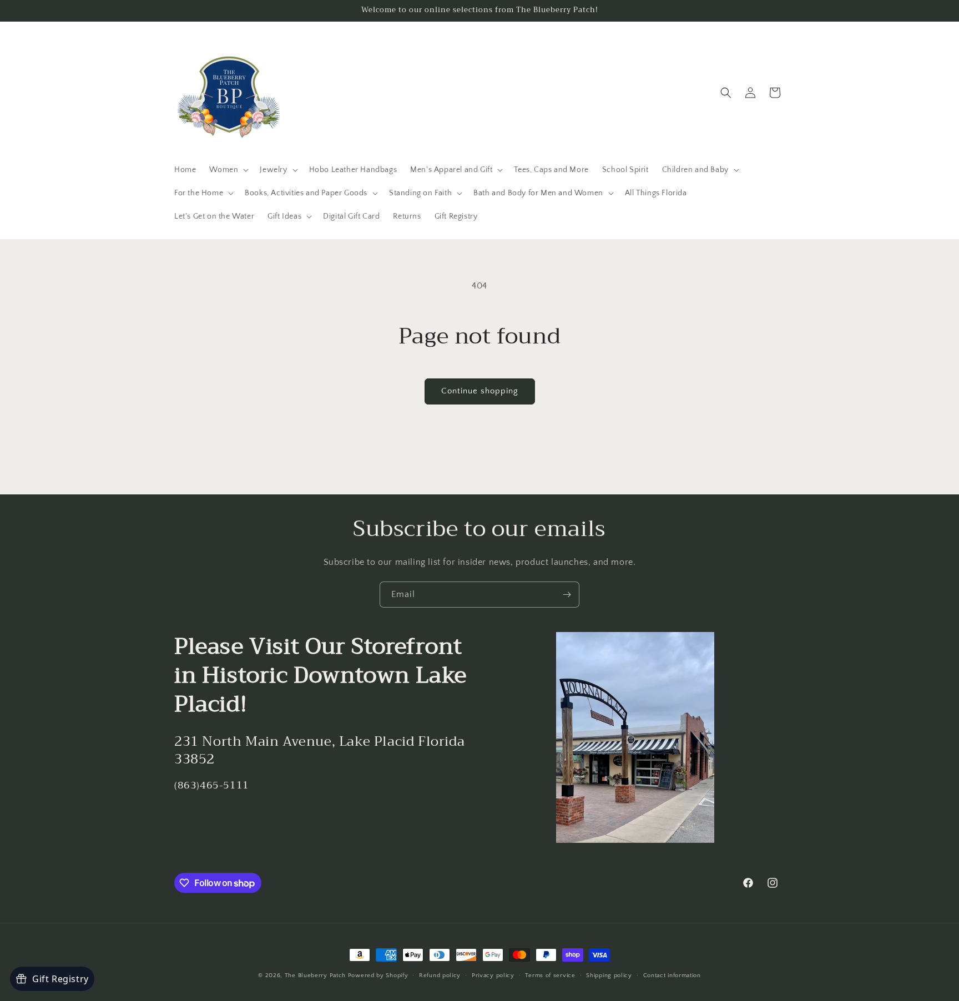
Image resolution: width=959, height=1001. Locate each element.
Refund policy (440, 975)
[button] (228, 169)
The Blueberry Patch (315, 975)
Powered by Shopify (378, 975)
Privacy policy (493, 975)
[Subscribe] (566, 595)
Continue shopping (479, 391)
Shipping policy (609, 975)
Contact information (672, 975)
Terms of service (550, 975)
